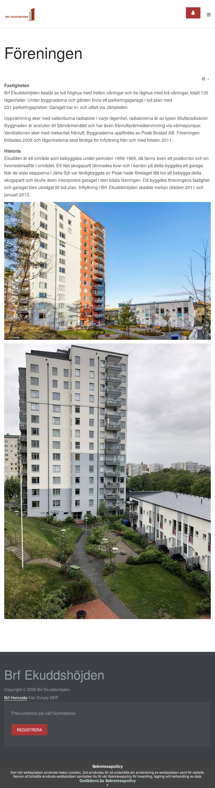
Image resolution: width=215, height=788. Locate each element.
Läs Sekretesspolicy (116, 780)
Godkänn (88, 780)
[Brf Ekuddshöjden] (21, 14)
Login (193, 12)
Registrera (29, 730)
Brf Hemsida (15, 697)
